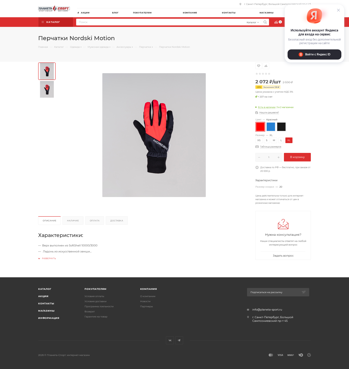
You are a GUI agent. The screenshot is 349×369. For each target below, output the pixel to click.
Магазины (46, 310)
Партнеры (146, 306)
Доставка (116, 220)
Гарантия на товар (96, 316)
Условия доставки (96, 301)
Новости (145, 301)
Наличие (73, 220)
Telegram (179, 340)
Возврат (90, 311)
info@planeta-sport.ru (267, 309)
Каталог (44, 288)
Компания (148, 288)
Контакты (46, 303)
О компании (147, 296)
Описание (49, 220)
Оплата (95, 220)
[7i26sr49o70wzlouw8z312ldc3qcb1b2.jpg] (154, 135)
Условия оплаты (94, 296)
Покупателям (96, 288)
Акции (43, 296)
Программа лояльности (99, 306)
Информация (48, 318)
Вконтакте (170, 340)
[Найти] (265, 22)
